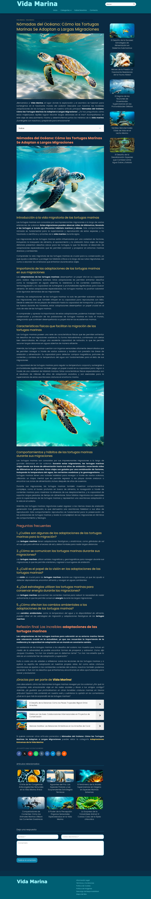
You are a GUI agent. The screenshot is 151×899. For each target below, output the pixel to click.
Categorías (65, 10)
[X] (24, 753)
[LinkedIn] (47, 753)
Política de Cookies (83, 886)
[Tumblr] (41, 753)
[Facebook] (19, 753)
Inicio (55, 10)
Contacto (94, 10)
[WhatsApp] (35, 753)
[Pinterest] (30, 753)
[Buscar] (134, 4)
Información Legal (83, 880)
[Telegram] (52, 753)
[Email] (58, 753)
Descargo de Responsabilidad (87, 891)
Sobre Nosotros (80, 10)
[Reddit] (64, 753)
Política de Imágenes (84, 889)
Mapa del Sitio (81, 894)
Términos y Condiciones (85, 883)
